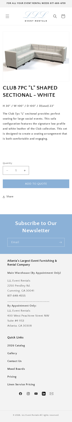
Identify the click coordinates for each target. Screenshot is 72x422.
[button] (7, 16)
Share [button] (9, 196)
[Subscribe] (60, 242)
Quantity (7, 163)
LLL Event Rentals (30, 415)
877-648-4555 (16, 295)
